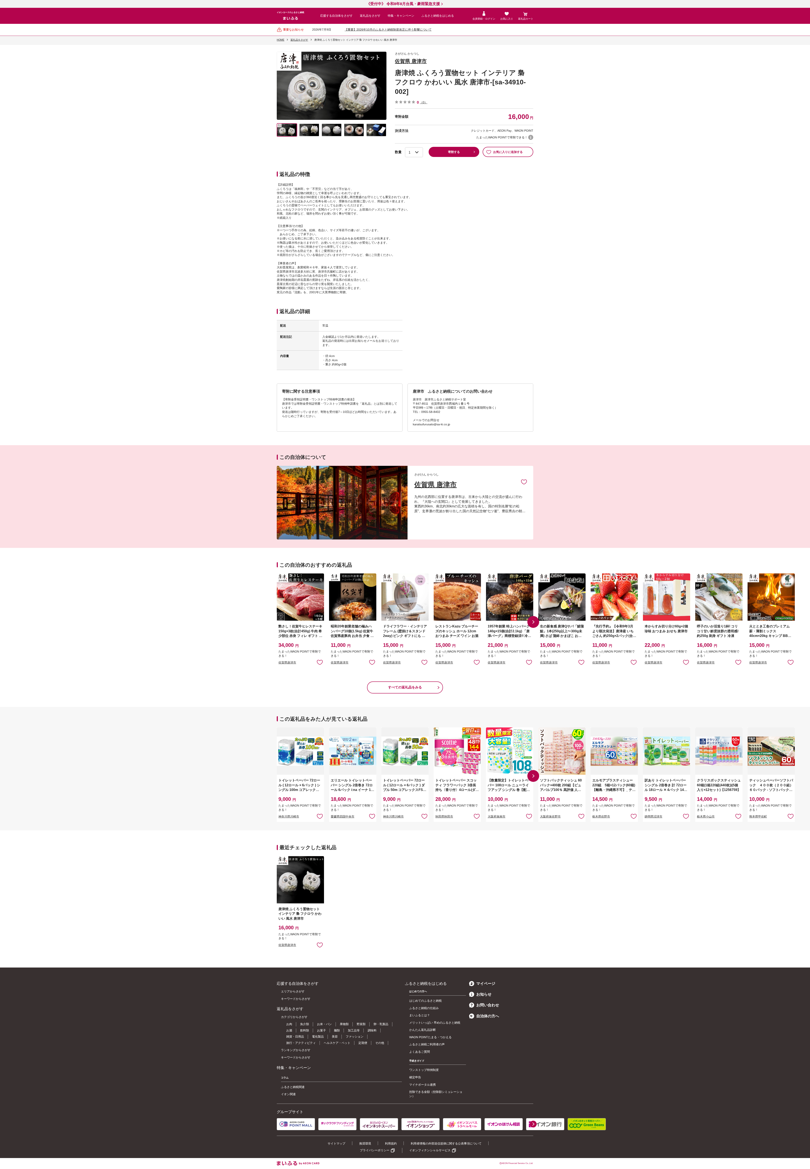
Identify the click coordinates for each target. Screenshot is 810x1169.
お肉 (289, 1024)
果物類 (344, 1024)
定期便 (362, 1043)
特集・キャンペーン (401, 15)
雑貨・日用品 (295, 1036)
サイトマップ (336, 1143)
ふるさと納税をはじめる (437, 15)
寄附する (454, 152)
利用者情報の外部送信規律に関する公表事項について (446, 1143)
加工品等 (354, 1030)
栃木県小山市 (706, 816)
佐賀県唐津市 (287, 662)
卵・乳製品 (381, 1024)
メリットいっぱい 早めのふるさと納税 (434, 1022)
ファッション (354, 1036)
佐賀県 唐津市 (411, 61)
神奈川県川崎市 (288, 816)
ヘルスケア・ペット (337, 1043)
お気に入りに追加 (524, 481)
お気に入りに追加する (508, 152)
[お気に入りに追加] (524, 481)
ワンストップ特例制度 (424, 1070)
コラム (285, 1077)
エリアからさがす (293, 991)
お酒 (289, 1030)
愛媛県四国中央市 (342, 816)
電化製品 (318, 1036)
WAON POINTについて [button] (530, 137)
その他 (379, 1043)
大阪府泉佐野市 (550, 816)
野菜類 (361, 1024)
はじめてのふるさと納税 (425, 1000)
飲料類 (304, 1030)
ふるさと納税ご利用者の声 (427, 1044)
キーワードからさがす (295, 998)
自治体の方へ (487, 1016)
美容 (335, 1036)
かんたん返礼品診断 (422, 1029)
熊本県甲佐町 (758, 816)
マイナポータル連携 (422, 1084)
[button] (533, 622)
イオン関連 (288, 1094)
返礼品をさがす (370, 15)
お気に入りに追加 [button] (320, 662)
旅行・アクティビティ (301, 1043)
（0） (423, 102)
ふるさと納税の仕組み (424, 1008)
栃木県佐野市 (601, 816)
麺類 (337, 1030)
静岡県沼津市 (653, 816)
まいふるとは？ (419, 1015)
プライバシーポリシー (374, 1150)
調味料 (372, 1030)
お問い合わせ (487, 1005)
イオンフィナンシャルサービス (430, 1150)
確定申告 (415, 1077)
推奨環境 (365, 1143)
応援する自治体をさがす (336, 15)
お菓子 (321, 1030)
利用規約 (391, 1143)
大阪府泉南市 (496, 816)
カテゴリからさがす (294, 1017)
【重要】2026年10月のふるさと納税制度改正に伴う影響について (388, 29)
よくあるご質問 (419, 1051)
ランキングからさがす (295, 1050)
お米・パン (324, 1024)
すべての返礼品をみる (405, 687)
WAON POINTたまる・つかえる (430, 1037)
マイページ (485, 983)
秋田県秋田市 (444, 816)
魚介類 (304, 1024)
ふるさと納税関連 (293, 1087)
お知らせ (483, 994)
